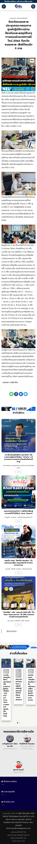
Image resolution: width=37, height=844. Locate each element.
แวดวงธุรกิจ (9, 791)
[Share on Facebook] (16, 394)
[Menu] (4, 6)
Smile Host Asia (18, 840)
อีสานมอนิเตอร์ (22, 18)
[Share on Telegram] (25, 394)
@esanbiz (11, 631)
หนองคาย (13, 18)
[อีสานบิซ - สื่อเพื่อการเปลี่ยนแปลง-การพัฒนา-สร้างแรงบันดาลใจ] (18, 6)
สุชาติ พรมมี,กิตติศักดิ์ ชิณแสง (18, 835)
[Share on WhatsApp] (11, 394)
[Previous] (3, 689)
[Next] (34, 689)
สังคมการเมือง (10, 781)
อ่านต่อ (18, 472)
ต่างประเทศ (9, 801)
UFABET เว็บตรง (7, 754)
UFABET (8, 751)
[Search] (33, 6)
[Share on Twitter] (21, 394)
